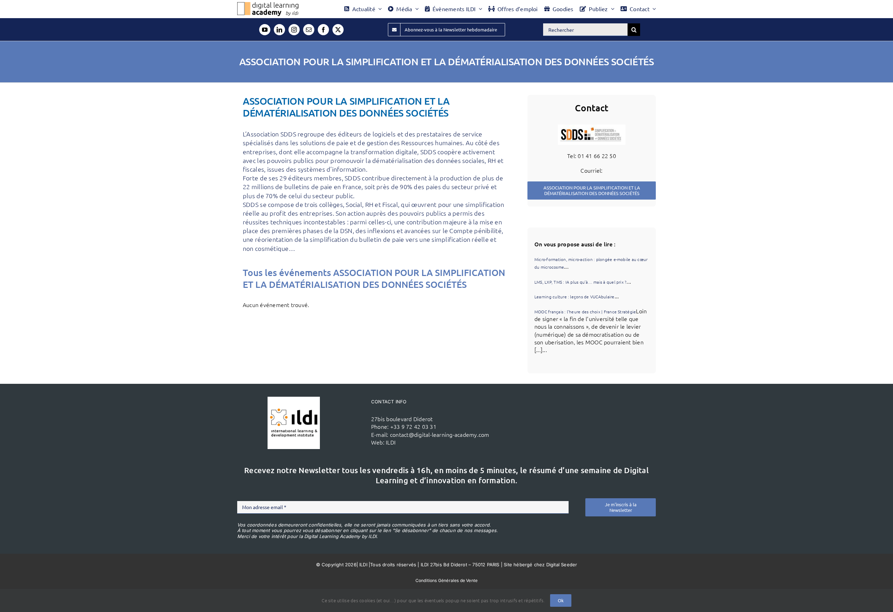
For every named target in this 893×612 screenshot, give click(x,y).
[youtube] (264, 29)
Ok (561, 600)
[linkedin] (279, 29)
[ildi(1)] (294, 399)
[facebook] (323, 29)
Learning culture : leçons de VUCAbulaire (574, 296)
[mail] (308, 29)
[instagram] (294, 29)
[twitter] (338, 29)
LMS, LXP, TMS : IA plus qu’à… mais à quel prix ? (580, 282)
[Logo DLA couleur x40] (268, 5)
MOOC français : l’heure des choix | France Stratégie (585, 311)
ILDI (391, 442)
